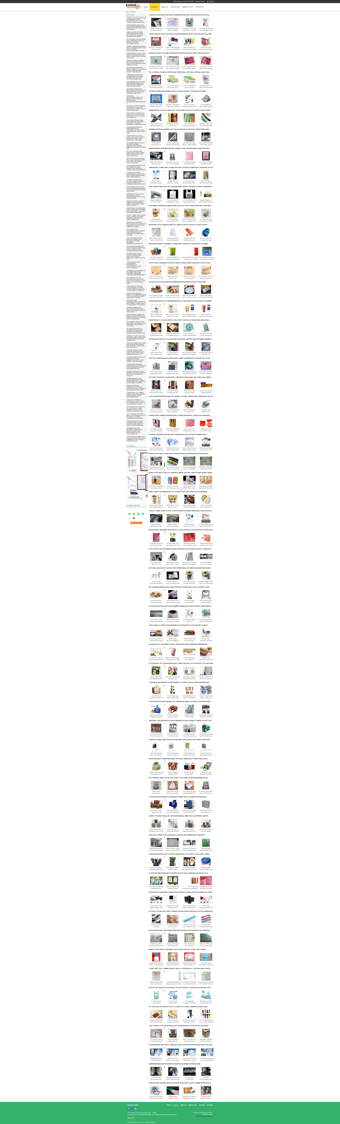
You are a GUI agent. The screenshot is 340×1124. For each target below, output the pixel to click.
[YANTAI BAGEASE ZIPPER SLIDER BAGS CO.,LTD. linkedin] (129, 1108)
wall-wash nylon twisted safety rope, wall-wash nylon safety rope (156, 1098)
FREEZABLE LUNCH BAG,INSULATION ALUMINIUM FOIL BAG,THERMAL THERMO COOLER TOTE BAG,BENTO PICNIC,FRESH (136, 302)
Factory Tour (175, 7)
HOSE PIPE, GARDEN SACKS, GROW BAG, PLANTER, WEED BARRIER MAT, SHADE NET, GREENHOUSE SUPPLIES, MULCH (136, 345)
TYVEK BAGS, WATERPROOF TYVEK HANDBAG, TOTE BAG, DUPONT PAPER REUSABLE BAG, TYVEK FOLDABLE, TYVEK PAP (136, 288)
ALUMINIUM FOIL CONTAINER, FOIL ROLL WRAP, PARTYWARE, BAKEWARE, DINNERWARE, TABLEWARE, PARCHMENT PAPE (136, 273)
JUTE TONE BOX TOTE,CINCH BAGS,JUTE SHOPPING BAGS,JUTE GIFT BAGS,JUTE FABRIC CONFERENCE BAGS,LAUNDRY (136, 416)
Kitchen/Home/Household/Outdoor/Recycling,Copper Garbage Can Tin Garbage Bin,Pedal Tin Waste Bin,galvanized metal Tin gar (197, 259)
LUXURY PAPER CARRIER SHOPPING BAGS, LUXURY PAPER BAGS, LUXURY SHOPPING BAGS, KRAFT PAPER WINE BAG (136, 175)
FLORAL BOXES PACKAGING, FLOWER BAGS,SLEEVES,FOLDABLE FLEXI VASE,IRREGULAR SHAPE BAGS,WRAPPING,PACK (136, 366)
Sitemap (209, 1105)
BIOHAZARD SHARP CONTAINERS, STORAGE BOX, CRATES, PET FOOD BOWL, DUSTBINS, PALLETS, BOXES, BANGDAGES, (136, 108)
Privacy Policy (131, 1112)
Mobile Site (132, 1118)
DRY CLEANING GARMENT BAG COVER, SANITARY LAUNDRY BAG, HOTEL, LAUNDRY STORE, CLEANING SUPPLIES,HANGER (136, 248)
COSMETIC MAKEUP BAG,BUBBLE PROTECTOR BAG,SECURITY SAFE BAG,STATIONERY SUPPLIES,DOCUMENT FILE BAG (136, 48)
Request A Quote (200, 1)
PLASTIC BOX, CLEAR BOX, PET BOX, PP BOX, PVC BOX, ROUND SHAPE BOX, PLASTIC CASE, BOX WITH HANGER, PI (136, 115)
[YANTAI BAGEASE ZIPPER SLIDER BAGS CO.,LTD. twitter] (135, 1108)
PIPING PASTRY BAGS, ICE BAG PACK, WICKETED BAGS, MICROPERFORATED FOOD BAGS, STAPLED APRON (136, 196)
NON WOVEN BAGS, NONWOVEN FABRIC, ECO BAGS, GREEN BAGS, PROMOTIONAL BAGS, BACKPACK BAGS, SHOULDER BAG (136, 317)
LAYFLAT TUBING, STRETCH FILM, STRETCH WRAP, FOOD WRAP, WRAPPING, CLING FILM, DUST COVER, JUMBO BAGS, (136, 217)
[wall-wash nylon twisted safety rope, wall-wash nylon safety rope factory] (156, 1090)
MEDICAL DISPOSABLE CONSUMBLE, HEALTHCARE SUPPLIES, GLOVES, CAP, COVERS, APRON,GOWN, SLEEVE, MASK (136, 388)
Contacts (202, 1105)
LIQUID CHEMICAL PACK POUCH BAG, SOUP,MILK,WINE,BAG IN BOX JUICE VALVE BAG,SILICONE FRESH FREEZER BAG (136, 27)
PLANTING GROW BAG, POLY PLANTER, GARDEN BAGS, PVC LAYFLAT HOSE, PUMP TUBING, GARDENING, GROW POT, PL (135, 352)
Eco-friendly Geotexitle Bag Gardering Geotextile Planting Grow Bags (189, 869)
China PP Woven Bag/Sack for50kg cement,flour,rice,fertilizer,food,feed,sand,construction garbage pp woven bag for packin (197, 888)
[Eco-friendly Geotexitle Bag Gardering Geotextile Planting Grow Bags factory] (189, 861)
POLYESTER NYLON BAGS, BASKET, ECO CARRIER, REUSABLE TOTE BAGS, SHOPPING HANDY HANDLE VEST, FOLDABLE (136, 295)
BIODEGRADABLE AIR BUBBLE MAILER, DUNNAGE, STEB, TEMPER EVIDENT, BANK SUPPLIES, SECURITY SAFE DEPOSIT (136, 70)
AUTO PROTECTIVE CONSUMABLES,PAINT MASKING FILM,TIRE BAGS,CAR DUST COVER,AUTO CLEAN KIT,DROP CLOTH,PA (136, 232)
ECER (175, 1114)
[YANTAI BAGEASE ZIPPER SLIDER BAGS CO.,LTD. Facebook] (132, 1108)
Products (154, 7)
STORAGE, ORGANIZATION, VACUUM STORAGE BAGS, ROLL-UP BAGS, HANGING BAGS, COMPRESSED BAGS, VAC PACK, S (136, 182)
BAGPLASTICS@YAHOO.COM (204, 1116)
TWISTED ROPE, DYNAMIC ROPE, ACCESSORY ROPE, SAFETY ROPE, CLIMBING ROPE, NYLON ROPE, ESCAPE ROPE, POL (136, 439)
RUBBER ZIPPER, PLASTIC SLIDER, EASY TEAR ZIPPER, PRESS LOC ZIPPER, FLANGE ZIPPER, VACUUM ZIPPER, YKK (136, 55)
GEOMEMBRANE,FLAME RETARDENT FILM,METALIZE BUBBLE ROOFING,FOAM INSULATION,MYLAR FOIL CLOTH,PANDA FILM (135, 431)
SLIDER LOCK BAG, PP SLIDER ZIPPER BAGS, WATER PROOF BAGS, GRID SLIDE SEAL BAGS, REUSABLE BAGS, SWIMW (135, 34)
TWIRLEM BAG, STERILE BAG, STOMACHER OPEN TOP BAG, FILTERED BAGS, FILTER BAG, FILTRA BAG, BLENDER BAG (135, 77)
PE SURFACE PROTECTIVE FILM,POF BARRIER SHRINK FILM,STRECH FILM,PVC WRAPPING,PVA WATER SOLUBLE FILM (136, 256)
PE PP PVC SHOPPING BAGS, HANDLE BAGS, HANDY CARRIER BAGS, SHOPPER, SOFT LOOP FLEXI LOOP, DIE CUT (135, 153)
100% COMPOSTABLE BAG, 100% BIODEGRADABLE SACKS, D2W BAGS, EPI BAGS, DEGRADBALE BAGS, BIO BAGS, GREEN (136, 84)
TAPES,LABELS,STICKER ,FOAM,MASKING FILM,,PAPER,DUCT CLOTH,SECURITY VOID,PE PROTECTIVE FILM (134, 265)
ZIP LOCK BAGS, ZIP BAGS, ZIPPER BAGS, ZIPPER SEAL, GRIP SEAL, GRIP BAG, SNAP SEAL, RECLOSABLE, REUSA (136, 41)
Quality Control (187, 7)
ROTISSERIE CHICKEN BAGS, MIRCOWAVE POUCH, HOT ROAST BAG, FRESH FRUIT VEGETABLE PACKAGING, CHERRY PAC (136, 91)
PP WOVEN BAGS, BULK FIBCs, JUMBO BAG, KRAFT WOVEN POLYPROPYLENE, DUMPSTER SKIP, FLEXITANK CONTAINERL (135, 423)
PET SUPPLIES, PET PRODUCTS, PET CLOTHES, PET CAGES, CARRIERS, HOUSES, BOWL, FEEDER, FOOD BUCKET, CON (136, 409)
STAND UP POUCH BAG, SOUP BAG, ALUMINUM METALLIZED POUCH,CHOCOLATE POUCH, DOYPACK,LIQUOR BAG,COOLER (136, 20)
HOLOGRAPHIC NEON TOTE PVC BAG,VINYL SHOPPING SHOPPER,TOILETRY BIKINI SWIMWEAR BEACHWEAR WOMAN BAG (136, 145)
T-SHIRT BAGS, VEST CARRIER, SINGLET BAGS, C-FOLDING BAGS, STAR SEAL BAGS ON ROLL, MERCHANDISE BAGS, (136, 395)
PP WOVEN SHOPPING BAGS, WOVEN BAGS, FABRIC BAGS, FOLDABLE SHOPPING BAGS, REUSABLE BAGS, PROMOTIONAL (136, 331)
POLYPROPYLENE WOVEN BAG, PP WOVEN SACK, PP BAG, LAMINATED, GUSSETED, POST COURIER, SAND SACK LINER (136, 359)
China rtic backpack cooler (143, 1112)
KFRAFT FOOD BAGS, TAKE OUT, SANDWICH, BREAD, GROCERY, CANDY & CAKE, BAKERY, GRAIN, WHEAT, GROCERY (135, 203)
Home (146, 7)
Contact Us (199, 7)
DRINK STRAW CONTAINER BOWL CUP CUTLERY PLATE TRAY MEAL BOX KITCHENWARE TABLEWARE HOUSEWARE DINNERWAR (136, 210)
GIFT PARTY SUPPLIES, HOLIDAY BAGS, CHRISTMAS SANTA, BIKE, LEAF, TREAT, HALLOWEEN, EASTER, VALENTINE (136, 160)
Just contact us (150, 1122)
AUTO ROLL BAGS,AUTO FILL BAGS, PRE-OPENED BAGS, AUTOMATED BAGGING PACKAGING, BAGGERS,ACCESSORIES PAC (135, 240)
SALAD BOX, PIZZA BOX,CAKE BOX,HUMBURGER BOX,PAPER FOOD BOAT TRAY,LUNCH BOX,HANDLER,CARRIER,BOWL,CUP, (136, 122)
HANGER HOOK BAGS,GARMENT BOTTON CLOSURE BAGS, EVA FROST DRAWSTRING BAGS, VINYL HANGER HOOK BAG (136, 63)
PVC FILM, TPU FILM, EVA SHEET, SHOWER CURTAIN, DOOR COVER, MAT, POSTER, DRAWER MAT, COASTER (136, 373)
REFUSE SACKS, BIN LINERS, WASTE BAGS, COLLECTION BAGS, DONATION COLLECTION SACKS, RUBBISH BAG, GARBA (136, 224)
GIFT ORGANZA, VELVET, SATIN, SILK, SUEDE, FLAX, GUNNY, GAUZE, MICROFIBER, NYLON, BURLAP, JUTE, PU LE (136, 324)
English (211, 1)
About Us (164, 7)
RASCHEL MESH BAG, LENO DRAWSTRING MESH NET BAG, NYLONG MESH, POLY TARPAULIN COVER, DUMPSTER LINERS (136, 380)
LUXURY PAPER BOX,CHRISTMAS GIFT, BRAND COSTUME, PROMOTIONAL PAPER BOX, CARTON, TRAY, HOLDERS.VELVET (136, 168)
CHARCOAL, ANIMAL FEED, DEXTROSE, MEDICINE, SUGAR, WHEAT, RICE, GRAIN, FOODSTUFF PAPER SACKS (136, 310)
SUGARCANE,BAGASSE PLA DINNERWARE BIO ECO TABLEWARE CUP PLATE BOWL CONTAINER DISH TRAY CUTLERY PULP (136, 130)
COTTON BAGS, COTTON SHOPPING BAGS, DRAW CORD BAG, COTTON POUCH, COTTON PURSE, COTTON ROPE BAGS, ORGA (136, 280)
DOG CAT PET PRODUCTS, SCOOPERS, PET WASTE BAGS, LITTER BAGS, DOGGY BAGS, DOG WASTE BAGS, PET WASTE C (136, 402)
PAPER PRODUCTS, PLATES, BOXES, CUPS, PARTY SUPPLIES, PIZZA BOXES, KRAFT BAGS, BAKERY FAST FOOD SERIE (136, 138)
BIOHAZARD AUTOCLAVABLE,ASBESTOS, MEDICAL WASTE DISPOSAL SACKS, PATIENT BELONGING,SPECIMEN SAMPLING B (136, 99)
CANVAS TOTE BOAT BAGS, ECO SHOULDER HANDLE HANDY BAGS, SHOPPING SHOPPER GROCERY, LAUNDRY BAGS (136, 338)
